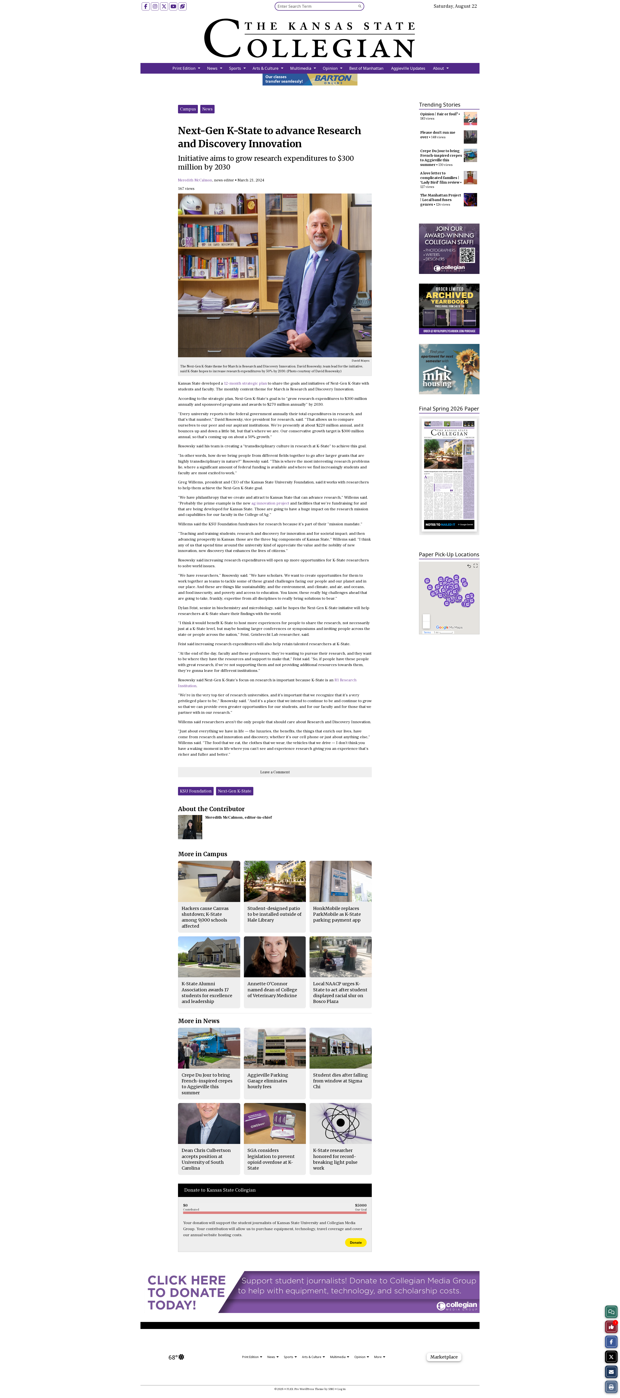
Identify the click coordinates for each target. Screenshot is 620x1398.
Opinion (330, 68)
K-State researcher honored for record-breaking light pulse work (335, 1159)
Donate (356, 1242)
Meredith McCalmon (195, 180)
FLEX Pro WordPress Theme (305, 1389)
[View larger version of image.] (275, 275)
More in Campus (202, 854)
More (378, 1357)
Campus (188, 109)
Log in (341, 1389)
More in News (199, 1021)
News (212, 68)
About (438, 68)
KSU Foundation (196, 791)
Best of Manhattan (366, 68)
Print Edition (183, 68)
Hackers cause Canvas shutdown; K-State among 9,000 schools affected (205, 917)
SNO (331, 1389)
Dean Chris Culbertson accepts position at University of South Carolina (206, 1159)
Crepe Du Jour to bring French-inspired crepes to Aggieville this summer (441, 158)
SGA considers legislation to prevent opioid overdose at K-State (271, 1159)
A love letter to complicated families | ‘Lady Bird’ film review (439, 178)
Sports (235, 68)
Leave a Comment (275, 772)
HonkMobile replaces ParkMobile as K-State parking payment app (337, 914)
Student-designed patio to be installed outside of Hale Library (275, 914)
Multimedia (300, 68)
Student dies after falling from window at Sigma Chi (340, 1081)
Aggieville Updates (408, 68)
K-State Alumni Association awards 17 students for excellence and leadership (207, 992)
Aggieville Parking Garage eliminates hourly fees (268, 1081)
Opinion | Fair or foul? (439, 114)
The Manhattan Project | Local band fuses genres (440, 200)
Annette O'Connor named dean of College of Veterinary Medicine (272, 989)
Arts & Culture (266, 68)
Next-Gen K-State (234, 791)
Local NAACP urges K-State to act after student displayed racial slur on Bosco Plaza (340, 992)
